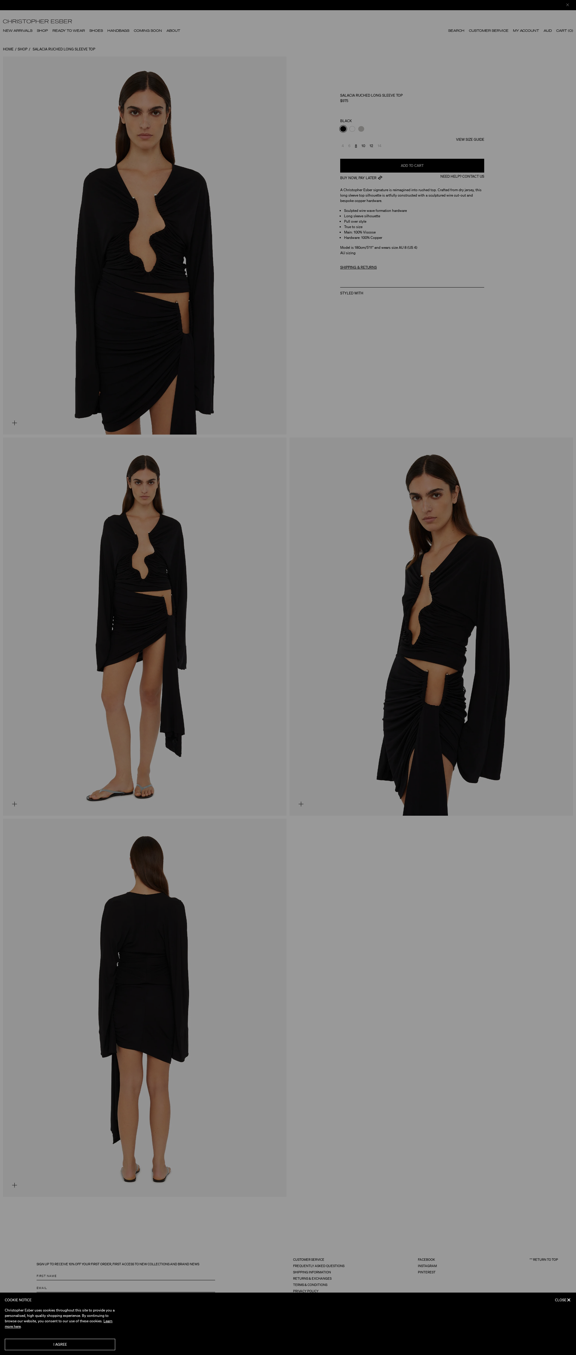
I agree (60, 1344)
